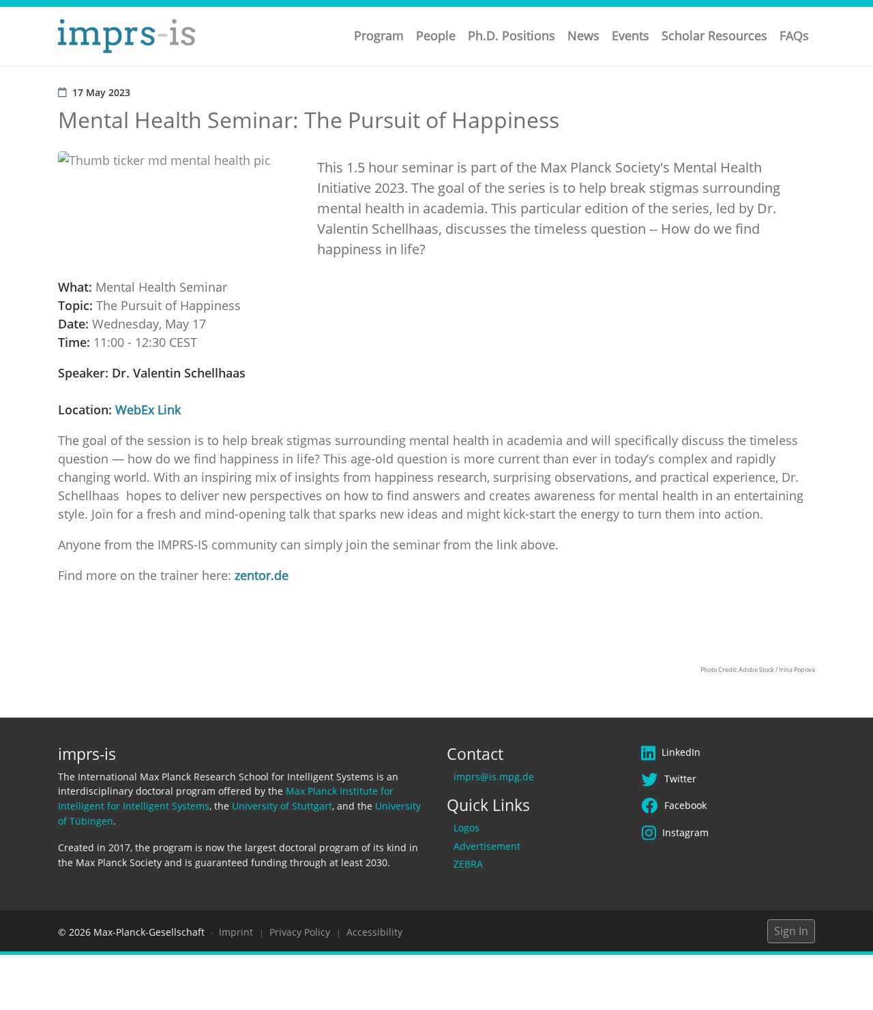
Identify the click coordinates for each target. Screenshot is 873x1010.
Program (379, 35)
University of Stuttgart (282, 805)
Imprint (236, 931)
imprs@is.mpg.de (494, 776)
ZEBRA (468, 863)
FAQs (794, 35)
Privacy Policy (299, 931)
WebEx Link (148, 409)
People (436, 35)
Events (630, 35)
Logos (466, 827)
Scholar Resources (714, 35)
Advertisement (487, 846)
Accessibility (374, 931)
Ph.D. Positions (511, 35)
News (583, 35)
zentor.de (261, 575)
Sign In (791, 930)
